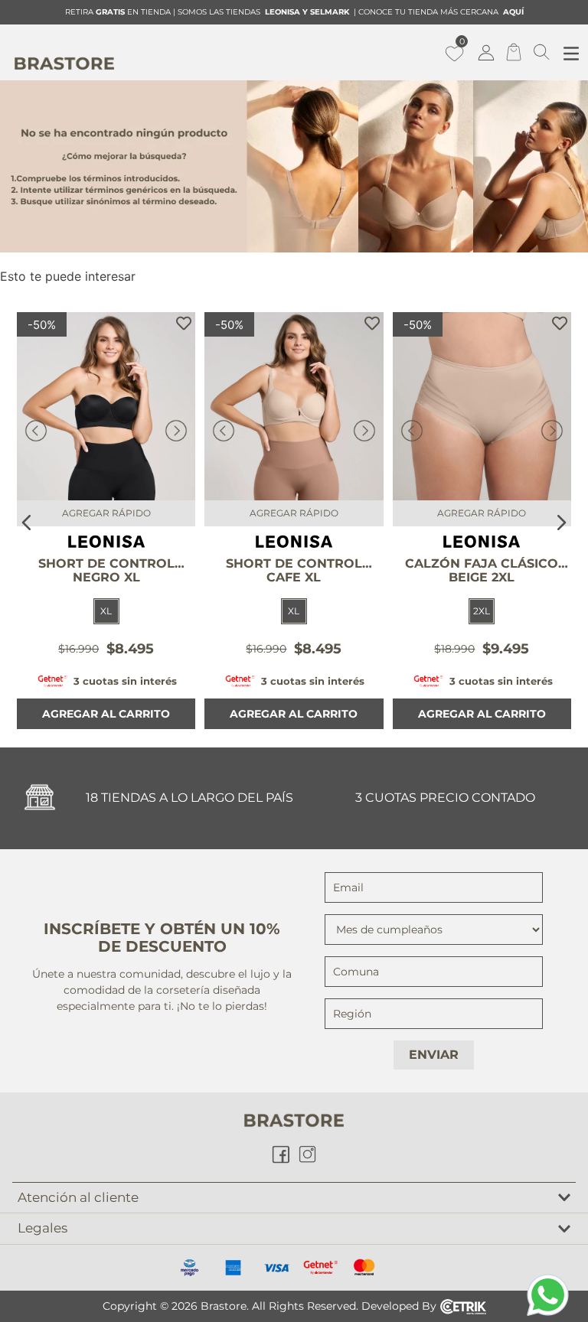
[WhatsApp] (548, 1295)
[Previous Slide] (26, 522)
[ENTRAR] (487, 52)
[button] (106, 611)
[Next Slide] (561, 522)
